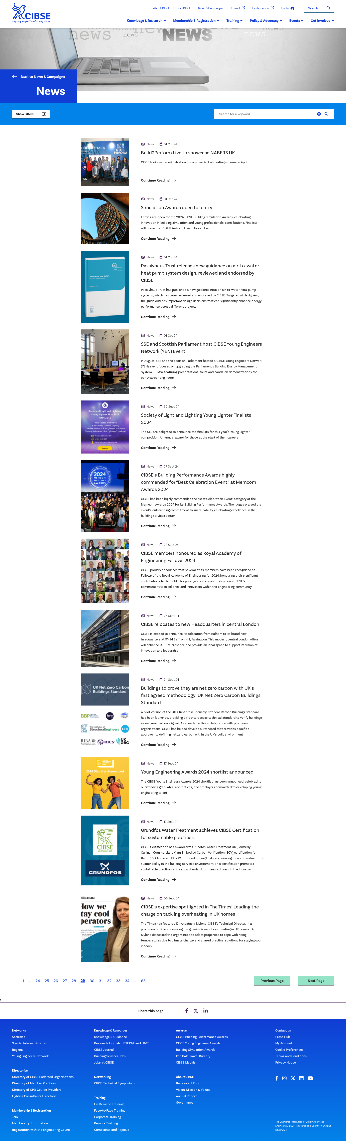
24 (37, 980)
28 (73, 980)
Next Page (316, 980)
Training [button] (232, 20)
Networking (102, 1077)
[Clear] (319, 114)
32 (109, 980)
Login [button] (285, 8)
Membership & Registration (31, 1111)
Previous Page (272, 980)
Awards (181, 1031)
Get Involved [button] (320, 20)
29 (83, 980)
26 (55, 980)
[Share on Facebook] (186, 1011)
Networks (19, 1031)
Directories (20, 1071)
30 (92, 980)
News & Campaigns (210, 8)
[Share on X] (195, 1011)
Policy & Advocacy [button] (264, 20)
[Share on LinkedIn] (205, 1011)
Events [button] (294, 20)
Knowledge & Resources (111, 1031)
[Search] (328, 8)
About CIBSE (161, 8)
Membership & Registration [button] (194, 20)
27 (65, 980)
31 (101, 980)
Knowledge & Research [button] (144, 20)
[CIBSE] (31, 15)
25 (47, 980)
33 (118, 980)
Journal (235, 8)
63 (143, 980)
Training (100, 1098)
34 (127, 980)
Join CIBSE (184, 8)
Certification (260, 8)
